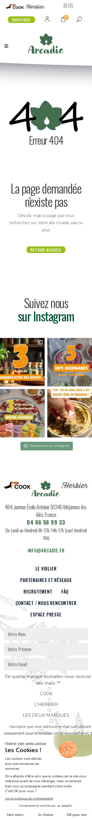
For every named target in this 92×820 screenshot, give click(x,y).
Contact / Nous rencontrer (46, 603)
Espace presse (45, 614)
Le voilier (46, 568)
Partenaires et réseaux (46, 580)
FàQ (64, 591)
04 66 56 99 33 (46, 522)
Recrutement (38, 591)
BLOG (68, 5)
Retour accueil (46, 250)
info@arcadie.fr (46, 550)
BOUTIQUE (21, 19)
